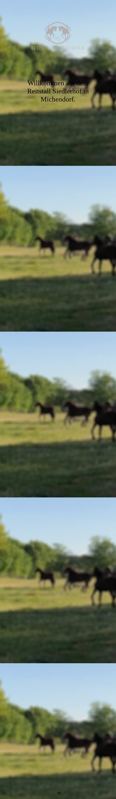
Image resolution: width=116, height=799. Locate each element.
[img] (58, 36)
